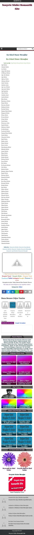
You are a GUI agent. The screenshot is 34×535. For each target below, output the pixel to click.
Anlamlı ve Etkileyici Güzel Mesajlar (18, 505)
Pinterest (27, 278)
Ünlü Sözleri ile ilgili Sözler (9, 362)
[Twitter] (8, 291)
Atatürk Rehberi (9, 397)
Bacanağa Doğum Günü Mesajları (24, 421)
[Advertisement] (17, 29)
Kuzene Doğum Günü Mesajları (24, 445)
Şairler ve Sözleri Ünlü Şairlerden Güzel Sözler (9, 382)
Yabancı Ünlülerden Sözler (8, 373)
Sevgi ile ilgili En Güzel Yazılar (24, 469)
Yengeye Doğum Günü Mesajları (9, 445)
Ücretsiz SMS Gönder (24, 397)
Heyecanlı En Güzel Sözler (9, 469)
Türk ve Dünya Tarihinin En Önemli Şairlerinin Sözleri (24, 382)
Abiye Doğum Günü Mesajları (24, 433)
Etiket (20, 287)
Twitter (10, 278)
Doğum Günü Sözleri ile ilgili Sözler (9, 421)
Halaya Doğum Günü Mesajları (17, 513)
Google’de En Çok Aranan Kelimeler (9, 406)
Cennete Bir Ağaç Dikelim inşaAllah (18, 497)
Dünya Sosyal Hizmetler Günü (24, 406)
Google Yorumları (20, 323)
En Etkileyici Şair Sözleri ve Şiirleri (24, 373)
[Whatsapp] (17, 291)
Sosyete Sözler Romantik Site (17, 7)
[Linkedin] (13, 291)
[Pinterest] (21, 291)
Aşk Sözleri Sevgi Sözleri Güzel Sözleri (20, 63)
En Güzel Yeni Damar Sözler (16, 521)
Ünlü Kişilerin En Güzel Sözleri (24, 362)
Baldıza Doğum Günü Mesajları (9, 433)
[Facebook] (4, 291)
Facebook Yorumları (8, 323)
